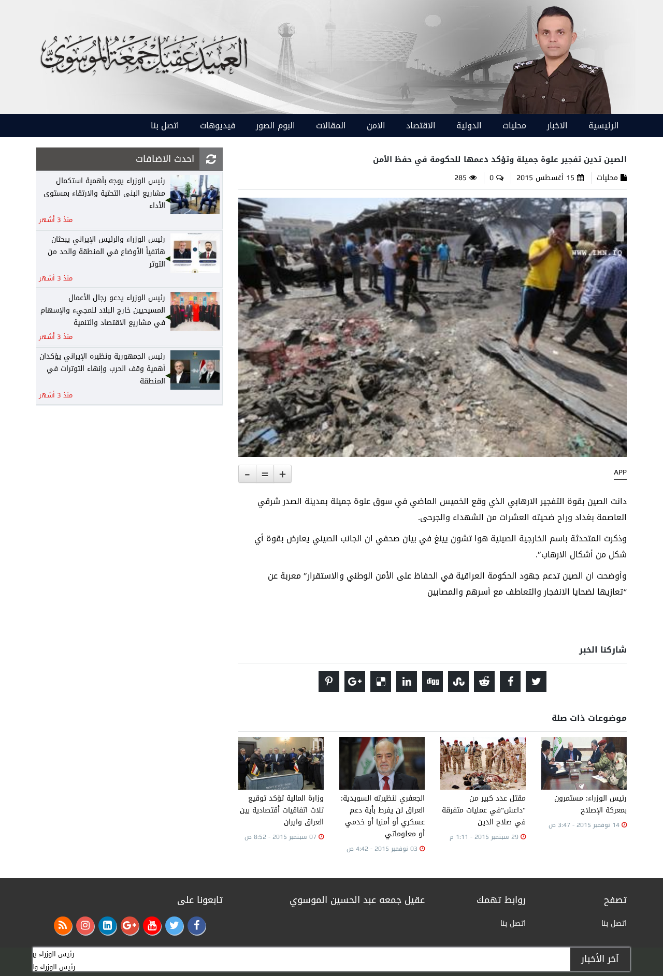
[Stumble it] (458, 681)
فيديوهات (217, 125)
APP (620, 472)
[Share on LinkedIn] (406, 681)
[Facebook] (197, 925)
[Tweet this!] (536, 681)
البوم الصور (275, 125)
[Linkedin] (107, 925)
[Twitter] (174, 925)
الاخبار (557, 125)
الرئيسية (603, 125)
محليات (514, 125)
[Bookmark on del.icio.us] (380, 681)
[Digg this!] (432, 681)
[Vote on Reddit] (484, 681)
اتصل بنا (165, 125)
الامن (376, 125)
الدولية (469, 125)
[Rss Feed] (63, 925)
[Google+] (130, 925)
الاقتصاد (421, 125)
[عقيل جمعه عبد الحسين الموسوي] (555, 57)
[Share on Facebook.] (510, 681)
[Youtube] (152, 925)
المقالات (331, 125)
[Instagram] (85, 925)
